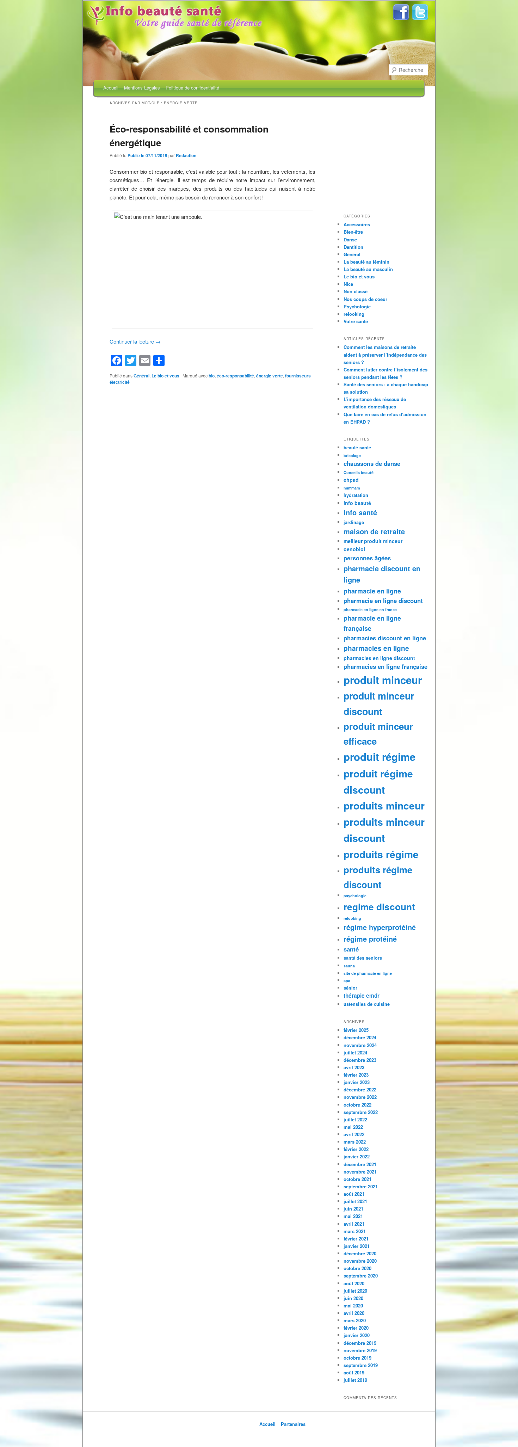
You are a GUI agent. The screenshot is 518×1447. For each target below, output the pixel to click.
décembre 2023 (360, 1060)
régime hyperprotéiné (380, 927)
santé (351, 949)
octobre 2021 (357, 1179)
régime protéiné (370, 939)
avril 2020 (354, 1313)
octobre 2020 (357, 1268)
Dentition (353, 247)
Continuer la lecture (135, 341)
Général (141, 375)
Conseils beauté (359, 472)
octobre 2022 (357, 1104)
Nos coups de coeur (365, 299)
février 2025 (356, 1030)
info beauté (357, 502)
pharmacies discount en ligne (385, 638)
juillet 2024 (355, 1052)
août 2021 (354, 1193)
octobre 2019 (357, 1357)
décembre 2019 (360, 1343)
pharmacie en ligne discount (383, 600)
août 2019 (354, 1372)
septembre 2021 (361, 1186)
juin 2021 (353, 1208)
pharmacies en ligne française (385, 666)
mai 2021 (353, 1216)
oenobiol (354, 549)
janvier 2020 (357, 1335)
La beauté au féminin (366, 261)
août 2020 (354, 1283)
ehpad (351, 479)
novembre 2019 (360, 1350)
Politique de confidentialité (192, 87)
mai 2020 (353, 1305)
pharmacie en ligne (372, 590)
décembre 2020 (360, 1253)
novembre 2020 (360, 1260)
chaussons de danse (372, 463)
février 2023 (356, 1074)
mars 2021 (355, 1231)
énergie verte (269, 375)
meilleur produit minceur (373, 540)
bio (212, 375)
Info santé (360, 512)
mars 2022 (355, 1141)
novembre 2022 (360, 1097)
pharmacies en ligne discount (379, 657)
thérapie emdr (362, 995)
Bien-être (353, 231)
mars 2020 (355, 1320)
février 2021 (356, 1238)
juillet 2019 (355, 1380)
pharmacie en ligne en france (370, 609)
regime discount (379, 906)
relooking (354, 313)
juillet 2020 (355, 1290)
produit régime (379, 756)
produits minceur (384, 805)
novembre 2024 (360, 1045)
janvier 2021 (357, 1246)
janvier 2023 (357, 1082)
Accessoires (357, 224)
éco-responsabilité (235, 375)
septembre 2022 (361, 1112)
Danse (350, 239)
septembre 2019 (361, 1365)
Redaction (186, 155)
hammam (352, 488)
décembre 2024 (360, 1037)
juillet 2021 (355, 1201)
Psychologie (357, 306)
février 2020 (356, 1327)
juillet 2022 (355, 1119)
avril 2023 (354, 1067)
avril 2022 (354, 1134)
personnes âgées (367, 558)
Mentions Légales (142, 87)
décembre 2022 (360, 1089)
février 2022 (356, 1149)
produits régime (381, 854)
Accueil (110, 87)
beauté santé (357, 447)
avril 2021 (354, 1223)
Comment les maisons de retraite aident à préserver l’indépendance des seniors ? (385, 354)
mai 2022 (353, 1126)
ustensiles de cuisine (367, 1004)
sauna (349, 965)
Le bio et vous (165, 375)
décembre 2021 (360, 1164)
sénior (350, 988)
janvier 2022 (357, 1156)
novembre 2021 (360, 1171)
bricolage (352, 455)
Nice (348, 284)
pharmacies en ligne (376, 648)
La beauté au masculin (368, 269)
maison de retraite (374, 531)
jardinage (354, 522)
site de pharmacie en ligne (368, 973)
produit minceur (383, 679)
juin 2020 (353, 1298)
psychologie (355, 895)
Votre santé (356, 321)
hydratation (356, 495)
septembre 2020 (361, 1275)
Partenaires (293, 1424)
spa (347, 980)
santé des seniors (363, 958)
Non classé (356, 291)
